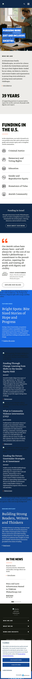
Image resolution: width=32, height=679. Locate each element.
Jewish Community (18, 194)
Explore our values (13, 285)
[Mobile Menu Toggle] (28, 4)
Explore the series (9, 341)
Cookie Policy (20, 640)
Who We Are (8, 620)
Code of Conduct (10, 640)
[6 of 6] (20, 601)
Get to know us (7, 86)
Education (13, 168)
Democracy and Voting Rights (16, 159)
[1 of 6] (12, 601)
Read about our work (16, 226)
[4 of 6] (17, 601)
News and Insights (10, 632)
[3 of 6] (16, 601)
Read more (6, 546)
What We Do (8, 626)
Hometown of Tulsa (18, 186)
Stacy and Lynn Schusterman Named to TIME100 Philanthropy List (15, 588)
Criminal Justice (16, 150)
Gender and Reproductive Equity (18, 177)
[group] (16, 591)
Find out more (8, 399)
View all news (11, 575)
